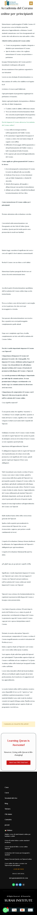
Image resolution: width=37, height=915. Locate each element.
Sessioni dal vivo (11, 798)
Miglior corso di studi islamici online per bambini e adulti (18, 835)
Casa (6, 787)
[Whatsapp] (5, 910)
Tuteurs (7, 809)
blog (6, 803)
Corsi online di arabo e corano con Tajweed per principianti (16, 865)
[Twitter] (20, 884)
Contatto (8, 819)
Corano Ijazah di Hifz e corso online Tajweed (16, 848)
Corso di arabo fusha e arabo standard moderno (17, 842)
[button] (31, 3)
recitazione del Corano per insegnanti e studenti (17, 854)
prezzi (7, 825)
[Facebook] (16, 884)
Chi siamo (8, 814)
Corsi (7, 793)
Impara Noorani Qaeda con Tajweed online (18, 859)
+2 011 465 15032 (18, 869)
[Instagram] (23, 884)
